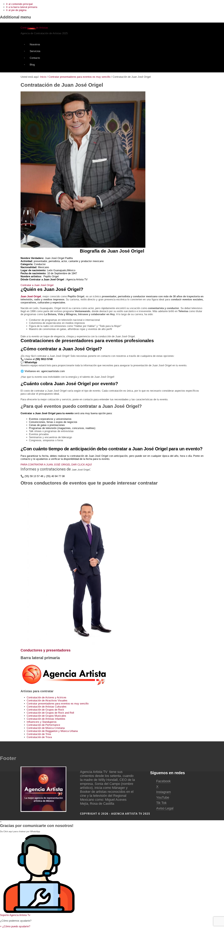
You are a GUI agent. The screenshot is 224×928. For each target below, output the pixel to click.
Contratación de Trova (39, 737)
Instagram (163, 792)
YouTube (162, 797)
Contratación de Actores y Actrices (46, 697)
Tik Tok (161, 803)
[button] (112, 876)
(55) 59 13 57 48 (34, 476)
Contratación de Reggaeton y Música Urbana (52, 731)
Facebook (163, 781)
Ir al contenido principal (19, 4)
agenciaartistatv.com (53, 371)
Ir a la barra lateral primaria (21, 7)
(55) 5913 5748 (44, 359)
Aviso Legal (164, 808)
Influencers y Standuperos (42, 721)
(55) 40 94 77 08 (55, 476)
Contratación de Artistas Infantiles (46, 718)
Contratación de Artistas (34, 27)
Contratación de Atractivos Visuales (47, 700)
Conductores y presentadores (46, 650)
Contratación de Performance (43, 725)
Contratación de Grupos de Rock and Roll (50, 712)
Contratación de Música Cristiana (46, 728)
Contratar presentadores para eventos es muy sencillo (58, 703)
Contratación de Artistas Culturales (46, 706)
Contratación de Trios (39, 734)
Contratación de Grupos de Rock (45, 709)
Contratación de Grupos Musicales (46, 715)
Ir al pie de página (16, 10)
